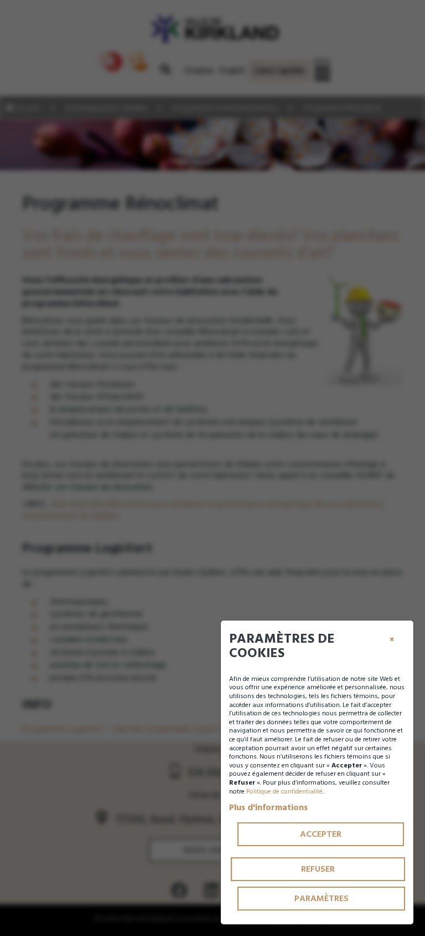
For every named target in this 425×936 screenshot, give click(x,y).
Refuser (318, 869)
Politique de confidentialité (284, 791)
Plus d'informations (268, 807)
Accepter (320, 834)
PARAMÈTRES (321, 898)
